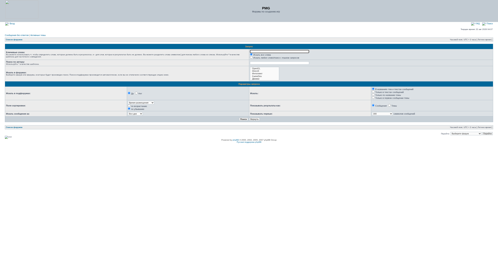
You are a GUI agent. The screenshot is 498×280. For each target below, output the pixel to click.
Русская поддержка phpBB (249, 142)
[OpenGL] (264, 68)
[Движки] (264, 79)
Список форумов (14, 39)
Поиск (489, 23)
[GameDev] (264, 76)
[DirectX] (264, 71)
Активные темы (38, 35)
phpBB (236, 140)
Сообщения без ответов (17, 35)
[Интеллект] (264, 73)
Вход (12, 23)
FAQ (477, 23)
